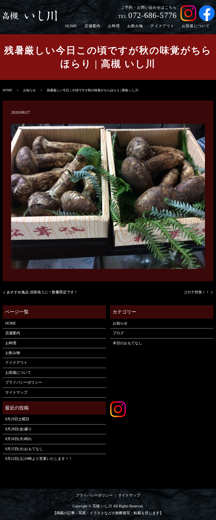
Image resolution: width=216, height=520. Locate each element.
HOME (71, 26)
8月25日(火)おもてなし (24, 449)
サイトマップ (16, 392)
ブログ (118, 333)
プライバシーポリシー (23, 382)
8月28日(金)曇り (18, 429)
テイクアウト (162, 26)
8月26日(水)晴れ (18, 439)
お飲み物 (135, 26)
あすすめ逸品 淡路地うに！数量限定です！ (42, 292)
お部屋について (196, 26)
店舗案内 (92, 26)
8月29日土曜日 (17, 419)
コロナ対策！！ (196, 292)
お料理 (114, 26)
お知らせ (29, 90)
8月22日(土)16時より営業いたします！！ (38, 459)
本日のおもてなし (127, 343)
